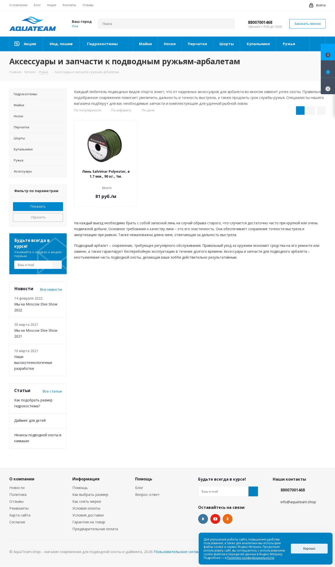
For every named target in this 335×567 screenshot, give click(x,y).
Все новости (51, 289)
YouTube (215, 519)
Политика (17, 494)
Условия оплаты (86, 508)
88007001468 (260, 22)
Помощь (80, 487)
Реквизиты (19, 508)
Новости (17, 487)
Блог (139, 487)
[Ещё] (317, 44)
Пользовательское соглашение (182, 551)
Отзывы (16, 501)
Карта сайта (19, 515)
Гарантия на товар (88, 521)
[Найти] (229, 24)
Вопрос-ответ (147, 494)
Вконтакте (203, 519)
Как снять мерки (86, 501)
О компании (21, 479)
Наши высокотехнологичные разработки (33, 362)
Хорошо (309, 548)
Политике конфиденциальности (250, 558)
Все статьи (52, 391)
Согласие (17, 521)
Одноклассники (227, 519)
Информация (86, 479)
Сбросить (38, 217)
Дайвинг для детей (30, 420)
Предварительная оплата (95, 528)
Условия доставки (88, 515)
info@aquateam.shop (298, 501)
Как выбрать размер (90, 494)
